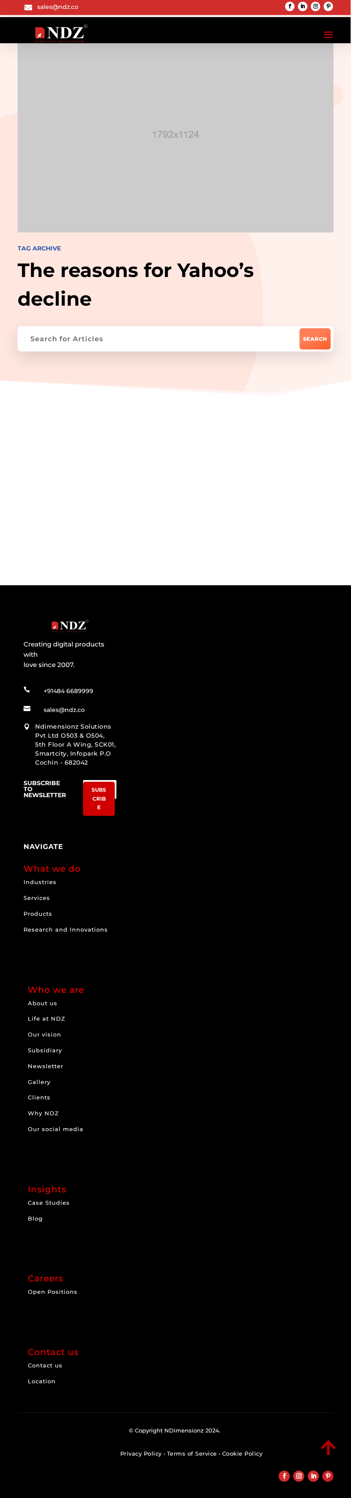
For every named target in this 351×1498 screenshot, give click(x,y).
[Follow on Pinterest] (328, 6)
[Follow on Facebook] (289, 6)
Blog (35, 1218)
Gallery (39, 1081)
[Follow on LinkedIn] (302, 6)
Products (38, 913)
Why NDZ (43, 1113)
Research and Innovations (66, 929)
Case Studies (49, 1202)
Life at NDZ (46, 1018)
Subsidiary (45, 1050)
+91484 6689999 (68, 691)
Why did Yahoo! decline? (101, 498)
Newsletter (45, 1066)
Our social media (55, 1129)
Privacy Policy (141, 1453)
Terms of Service (192, 1453)
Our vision (44, 1034)
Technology (62, 441)
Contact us (45, 1365)
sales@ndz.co (57, 7)
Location (42, 1381)
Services (37, 897)
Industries (40, 882)
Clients (39, 1097)
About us (42, 1003)
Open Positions (52, 1291)
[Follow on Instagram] (315, 6)
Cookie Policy (242, 1453)
